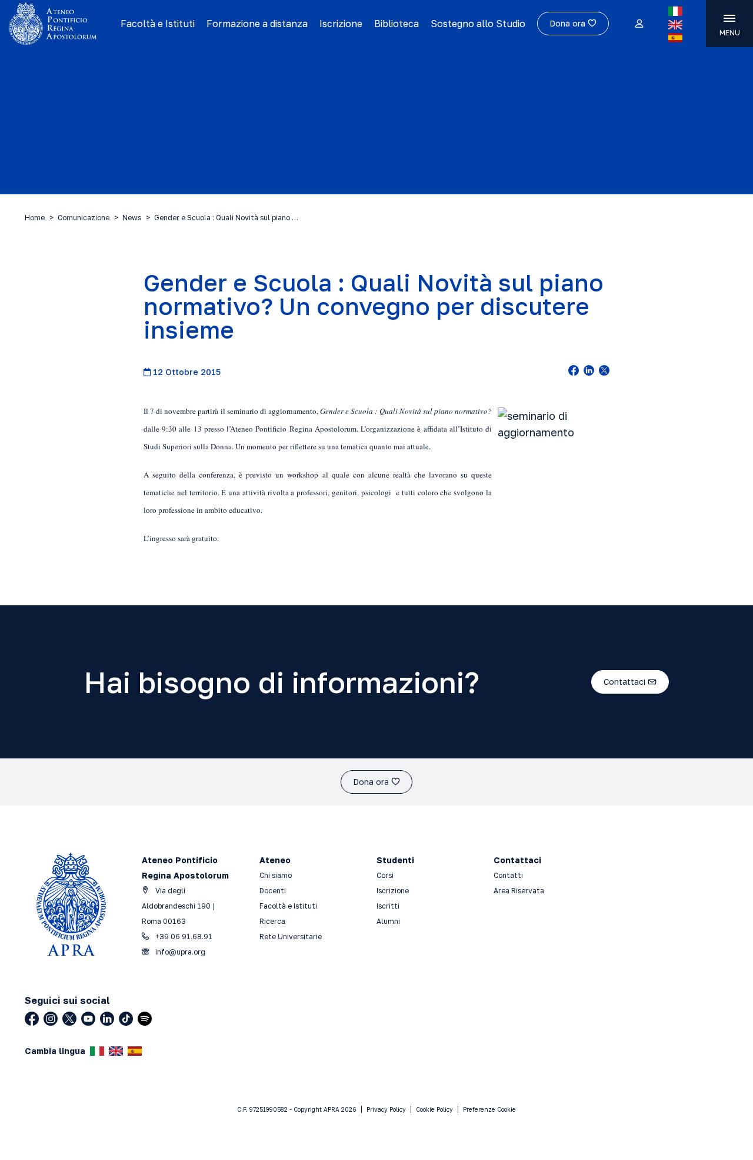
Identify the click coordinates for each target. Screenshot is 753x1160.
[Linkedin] (107, 1019)
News (131, 217)
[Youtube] (88, 1019)
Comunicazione (83, 217)
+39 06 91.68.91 (183, 936)
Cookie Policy (434, 1109)
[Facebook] (32, 1019)
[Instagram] (51, 1019)
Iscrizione (340, 23)
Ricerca (272, 921)
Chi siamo (275, 875)
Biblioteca (396, 23)
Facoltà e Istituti (158, 23)
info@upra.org (179, 951)
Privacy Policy (386, 1109)
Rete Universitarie (290, 936)
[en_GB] (675, 24)
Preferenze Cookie (489, 1109)
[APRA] (60, 23)
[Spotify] (145, 1019)
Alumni (388, 921)
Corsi (385, 875)
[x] (604, 371)
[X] (69, 1019)
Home (35, 217)
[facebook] (573, 371)
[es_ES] (675, 37)
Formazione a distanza (257, 23)
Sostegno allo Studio (478, 23)
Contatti (508, 875)
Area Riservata (519, 890)
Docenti (272, 890)
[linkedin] (589, 371)
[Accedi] (638, 24)
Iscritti (387, 906)
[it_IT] (675, 11)
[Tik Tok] (126, 1019)
